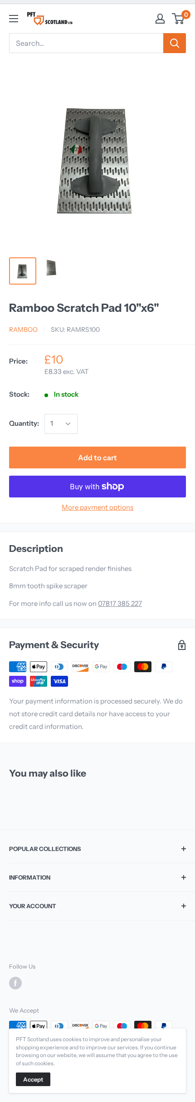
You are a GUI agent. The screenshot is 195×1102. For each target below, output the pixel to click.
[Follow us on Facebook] (15, 983)
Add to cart (97, 457)
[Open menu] (13, 18)
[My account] (160, 19)
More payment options (97, 507)
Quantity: (24, 423)
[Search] (174, 43)
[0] (178, 18)
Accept (33, 1079)
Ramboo (23, 329)
